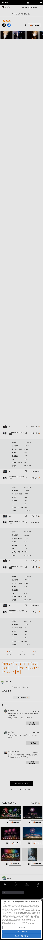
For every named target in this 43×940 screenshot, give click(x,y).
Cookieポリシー (17, 922)
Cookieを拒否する (21, 931)
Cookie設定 (21, 927)
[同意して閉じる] (41, 899)
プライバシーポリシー (23, 923)
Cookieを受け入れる (21, 936)
